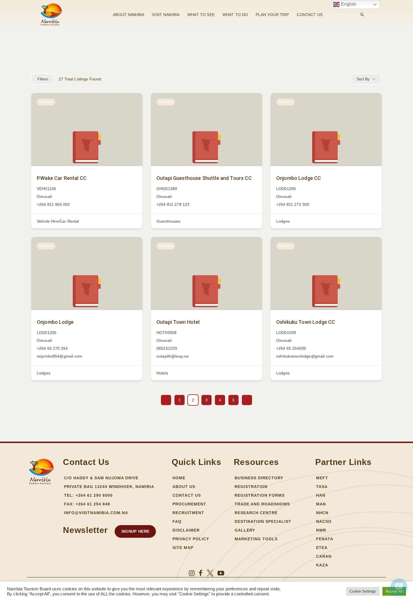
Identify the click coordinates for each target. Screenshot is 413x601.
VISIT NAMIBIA (166, 14)
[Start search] (362, 14)
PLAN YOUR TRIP (272, 14)
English (348, 4)
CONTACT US (310, 14)
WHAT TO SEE (201, 14)
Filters (42, 79)
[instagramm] (192, 573)
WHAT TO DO (235, 14)
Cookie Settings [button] (363, 591)
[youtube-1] (220, 573)
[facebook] (201, 573)
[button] (135, 531)
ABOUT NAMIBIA (128, 14)
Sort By (363, 79)
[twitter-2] (210, 573)
